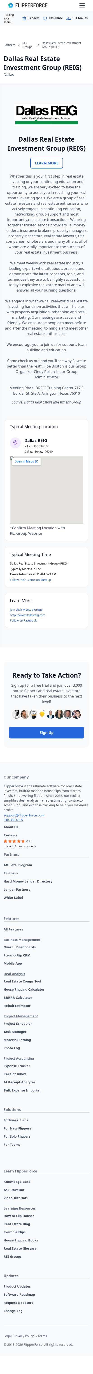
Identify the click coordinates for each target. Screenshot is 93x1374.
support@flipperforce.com (24, 815)
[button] (81, 5)
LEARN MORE (46, 163)
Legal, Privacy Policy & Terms (25, 1336)
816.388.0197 (13, 820)
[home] (27, 5)
